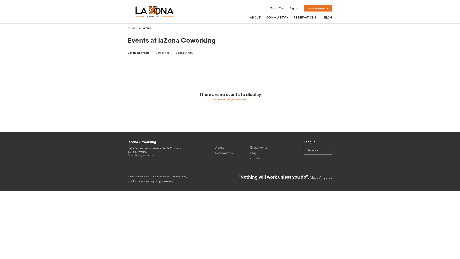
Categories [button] (163, 53)
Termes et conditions (138, 177)
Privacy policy (180, 177)
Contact (256, 158)
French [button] (312, 150)
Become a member (318, 8)
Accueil (131, 28)
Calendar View (184, 53)
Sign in (294, 8)
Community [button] (276, 17)
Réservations (224, 153)
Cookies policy (161, 177)
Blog (328, 17)
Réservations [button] (305, 17)
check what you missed (230, 99)
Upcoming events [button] (139, 53)
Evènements (258, 147)
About (255, 17)
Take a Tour (277, 8)
